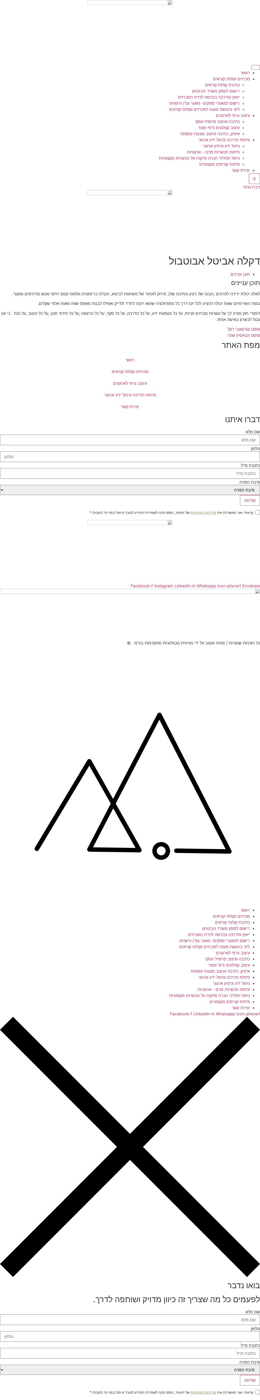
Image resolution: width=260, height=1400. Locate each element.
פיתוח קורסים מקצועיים (219, 164)
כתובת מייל (250, 465)
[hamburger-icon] (255, 67)
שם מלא (253, 432)
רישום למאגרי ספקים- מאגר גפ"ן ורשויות (204, 103)
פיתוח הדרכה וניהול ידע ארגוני (224, 139)
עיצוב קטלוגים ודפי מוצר (219, 127)
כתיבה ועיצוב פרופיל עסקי (217, 121)
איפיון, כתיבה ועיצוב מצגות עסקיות (210, 133)
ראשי (245, 72)
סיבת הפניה (249, 482)
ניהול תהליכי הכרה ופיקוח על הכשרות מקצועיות (199, 158)
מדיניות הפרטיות (203, 512)
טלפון (255, 449)
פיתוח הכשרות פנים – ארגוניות (213, 152)
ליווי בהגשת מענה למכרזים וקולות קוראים (204, 109)
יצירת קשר (241, 170)
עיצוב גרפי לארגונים (233, 115)
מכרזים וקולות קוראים (231, 78)
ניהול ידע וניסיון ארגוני (221, 145)
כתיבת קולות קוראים (222, 84)
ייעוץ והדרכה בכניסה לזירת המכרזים (209, 97)
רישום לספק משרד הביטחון (216, 91)
